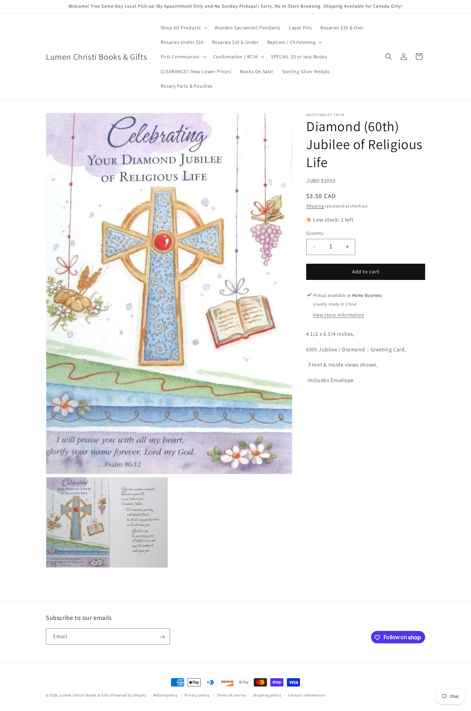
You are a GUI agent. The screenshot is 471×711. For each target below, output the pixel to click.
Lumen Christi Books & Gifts (85, 695)
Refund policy (165, 694)
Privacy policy (197, 694)
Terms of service (231, 694)
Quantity (314, 233)
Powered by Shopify (129, 695)
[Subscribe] (162, 637)
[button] (183, 27)
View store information (338, 314)
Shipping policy (267, 694)
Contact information (306, 694)
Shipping (315, 205)
